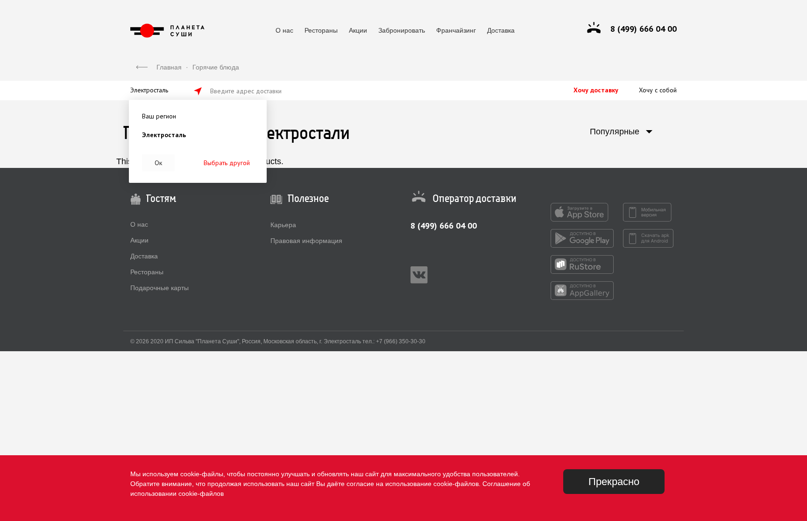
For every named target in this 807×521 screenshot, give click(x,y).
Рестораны (321, 30)
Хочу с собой (658, 90)
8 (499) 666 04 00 (444, 225)
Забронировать (401, 30)
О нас (284, 30)
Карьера (283, 225)
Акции (358, 30)
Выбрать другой (227, 163)
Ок (158, 163)
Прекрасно (613, 481)
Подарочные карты (159, 288)
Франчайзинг (456, 30)
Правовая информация (306, 240)
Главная (169, 67)
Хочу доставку (595, 90)
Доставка (501, 30)
